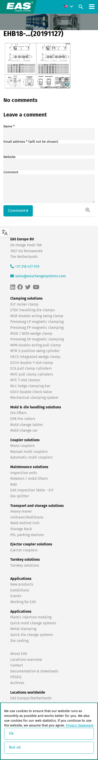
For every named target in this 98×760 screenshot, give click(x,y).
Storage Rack (21, 529)
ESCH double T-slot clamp (31, 363)
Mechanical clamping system (34, 397)
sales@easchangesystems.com (40, 276)
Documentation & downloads (34, 671)
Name (9, 126)
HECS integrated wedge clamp (35, 357)
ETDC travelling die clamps (32, 310)
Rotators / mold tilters (29, 478)
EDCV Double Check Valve (31, 392)
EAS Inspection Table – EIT (32, 490)
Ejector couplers (23, 550)
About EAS (18, 654)
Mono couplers (22, 446)
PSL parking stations (27, 535)
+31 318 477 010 (27, 266)
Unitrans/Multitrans (26, 517)
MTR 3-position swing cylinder (35, 351)
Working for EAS (23, 602)
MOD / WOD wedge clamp (31, 333)
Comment (10, 172)
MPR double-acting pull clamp (35, 345)
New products (22, 584)
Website (9, 157)
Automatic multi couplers (31, 457)
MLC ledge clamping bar (30, 386)
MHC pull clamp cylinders (31, 374)
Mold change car (24, 430)
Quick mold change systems (33, 623)
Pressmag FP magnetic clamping (37, 327)
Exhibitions (19, 590)
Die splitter (19, 496)
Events (16, 596)
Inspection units (23, 473)
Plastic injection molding (31, 617)
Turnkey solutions (24, 565)
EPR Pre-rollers (22, 419)
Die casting (19, 641)
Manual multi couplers (29, 452)
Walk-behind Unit (24, 523)
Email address (30, 141)
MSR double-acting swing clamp (36, 316)
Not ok (15, 748)
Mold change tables (26, 425)
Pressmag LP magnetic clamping (37, 322)
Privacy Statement (79, 725)
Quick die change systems (31, 635)
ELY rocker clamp (24, 304)
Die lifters (18, 413)
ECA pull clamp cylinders (31, 368)
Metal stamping (23, 629)
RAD (13, 484)
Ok (11, 734)
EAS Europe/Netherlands (31, 698)
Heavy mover (21, 511)
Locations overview (26, 659)
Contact (16, 665)
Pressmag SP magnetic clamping (37, 339)
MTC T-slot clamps (25, 380)
